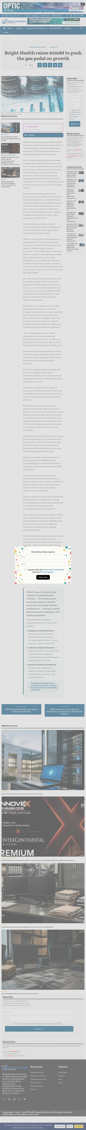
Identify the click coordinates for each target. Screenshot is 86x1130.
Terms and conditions (53, 569)
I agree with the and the (45, 570)
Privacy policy (47, 572)
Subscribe (43, 577)
